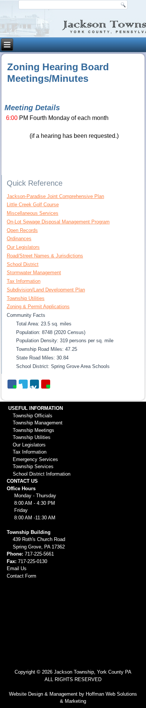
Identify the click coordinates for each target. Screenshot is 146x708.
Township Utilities (26, 298)
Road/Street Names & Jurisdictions (45, 256)
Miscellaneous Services (32, 213)
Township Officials (32, 415)
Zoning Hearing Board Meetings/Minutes (58, 72)
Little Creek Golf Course (33, 204)
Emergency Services (35, 459)
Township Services (33, 466)
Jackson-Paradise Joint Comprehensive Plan (55, 196)
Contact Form (21, 576)
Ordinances (19, 238)
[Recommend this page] (45, 384)
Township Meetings (33, 430)
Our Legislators (23, 247)
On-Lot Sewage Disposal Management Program (58, 222)
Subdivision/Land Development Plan (46, 290)
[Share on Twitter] (23, 384)
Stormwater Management (34, 272)
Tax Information (23, 281)
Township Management (38, 423)
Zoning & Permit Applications (38, 306)
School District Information (41, 474)
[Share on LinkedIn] (34, 384)
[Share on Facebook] (11, 384)
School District (23, 264)
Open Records (22, 230)
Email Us (17, 568)
